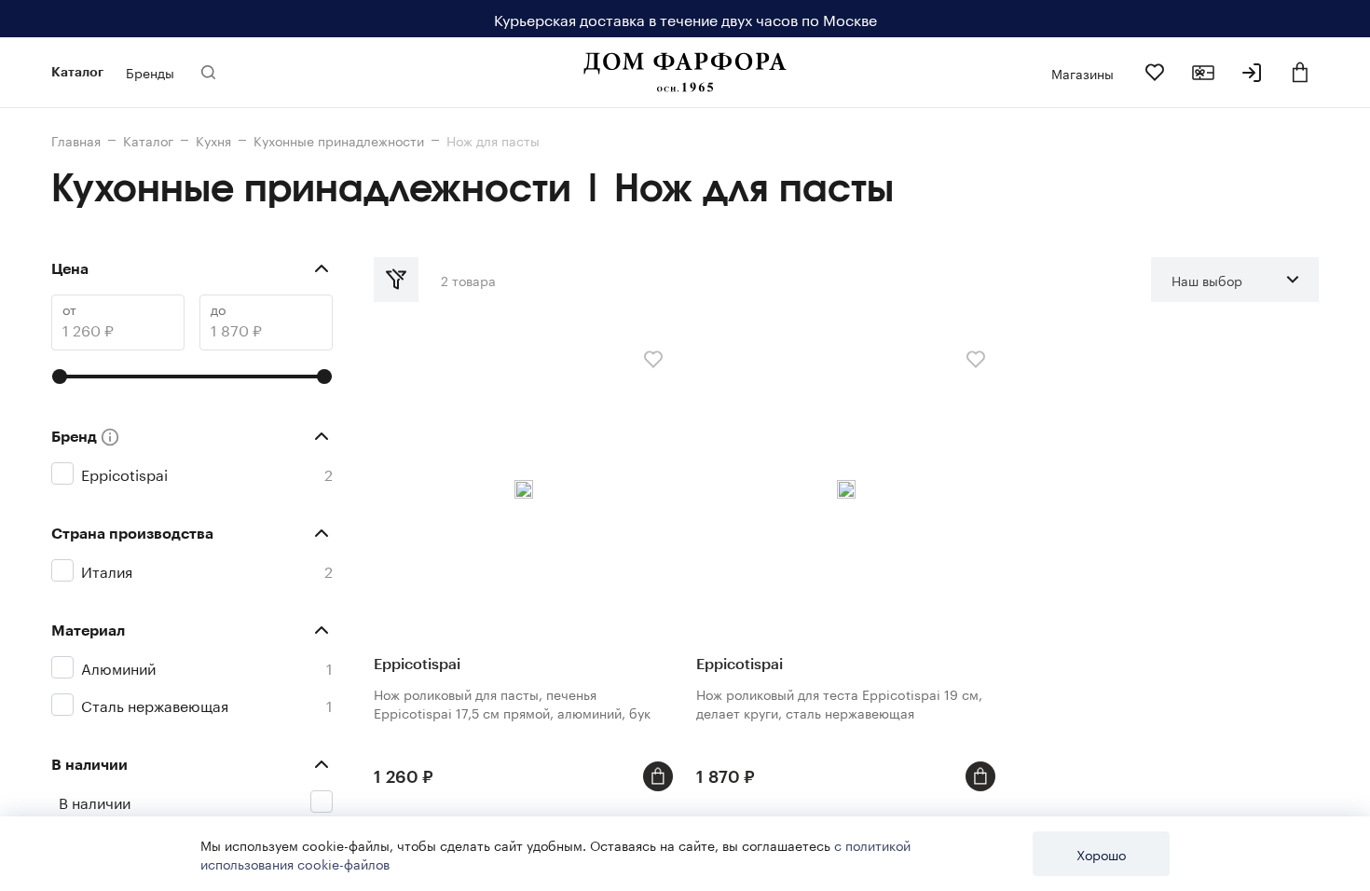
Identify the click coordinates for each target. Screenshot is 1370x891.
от (69, 309)
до (218, 309)
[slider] (59, 376)
